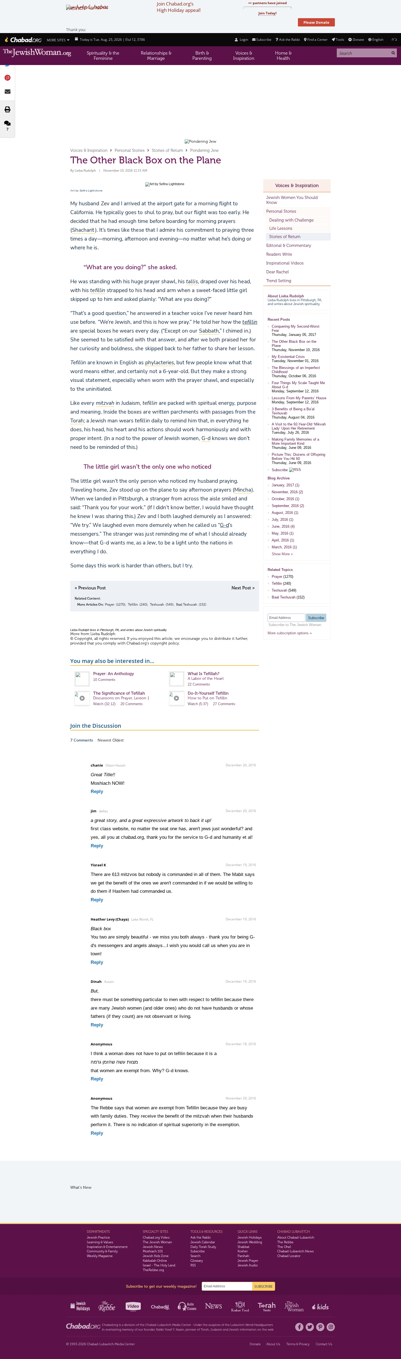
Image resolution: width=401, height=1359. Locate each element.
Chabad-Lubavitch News (295, 1251)
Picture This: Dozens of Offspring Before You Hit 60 (298, 456)
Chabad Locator (288, 1256)
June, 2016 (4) (283, 526)
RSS (193, 1265)
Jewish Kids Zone (156, 1256)
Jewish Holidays (250, 1237)
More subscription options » (290, 633)
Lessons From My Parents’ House (299, 398)
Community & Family (102, 1251)
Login (243, 39)
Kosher (243, 1251)
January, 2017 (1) (285, 485)
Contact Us (324, 1344)
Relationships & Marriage (156, 55)
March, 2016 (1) (284, 547)
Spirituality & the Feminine (103, 55)
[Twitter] (310, 1327)
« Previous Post (90, 587)
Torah (205, 1329)
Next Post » (243, 587)
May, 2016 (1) (283, 533)
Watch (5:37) (198, 704)
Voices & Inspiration (243, 55)
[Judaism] (22, 39)
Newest (105, 740)
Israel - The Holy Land (159, 1265)
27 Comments (224, 704)
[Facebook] (299, 1327)
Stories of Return (167, 150)
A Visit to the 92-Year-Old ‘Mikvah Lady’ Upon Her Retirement (299, 426)
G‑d (224, 525)
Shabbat (243, 1247)
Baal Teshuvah (186, 604)
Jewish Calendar (202, 1242)
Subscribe (280, 470)
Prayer (109, 604)
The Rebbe (285, 1242)
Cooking (241, 1306)
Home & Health (283, 55)
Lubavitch (164, 1325)
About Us (273, 1344)
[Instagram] (331, 1327)
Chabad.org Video (156, 1237)
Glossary (196, 1261)
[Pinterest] (320, 1327)
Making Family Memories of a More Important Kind (295, 441)
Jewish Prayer (248, 1261)
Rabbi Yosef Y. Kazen (170, 1329)
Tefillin (133, 604)
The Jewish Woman (157, 1242)
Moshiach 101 (153, 1251)
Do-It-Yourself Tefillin (208, 693)
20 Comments (131, 704)
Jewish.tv (134, 1306)
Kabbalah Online (155, 1261)
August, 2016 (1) (285, 513)
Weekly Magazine (100, 1256)
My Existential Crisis (288, 357)
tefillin (249, 322)
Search (195, 1256)
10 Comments (104, 680)
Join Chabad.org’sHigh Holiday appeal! (179, 7)
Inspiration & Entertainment (107, 1247)
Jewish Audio (248, 1265)
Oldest (118, 740)
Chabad (150, 1325)
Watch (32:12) (104, 704)
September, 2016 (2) (288, 506)
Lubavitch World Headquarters (251, 1325)
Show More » (282, 554)
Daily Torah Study (203, 1247)
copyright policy (164, 643)
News (214, 1306)
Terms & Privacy (298, 1344)
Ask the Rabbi (289, 39)
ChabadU (160, 1306)
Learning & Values (100, 1242)
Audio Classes (187, 1306)
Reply (97, 791)
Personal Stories (130, 150)
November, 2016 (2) (287, 492)
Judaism (216, 1329)
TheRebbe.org (153, 1270)
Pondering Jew (204, 150)
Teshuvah (157, 604)
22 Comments (199, 684)
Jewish (234, 1329)
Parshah (243, 1256)
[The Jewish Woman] (37, 53)
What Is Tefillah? (203, 673)
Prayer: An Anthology (113, 673)
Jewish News (153, 1247)
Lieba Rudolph (85, 170)
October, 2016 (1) (285, 499)
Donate (358, 39)
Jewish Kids (321, 1306)
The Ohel (284, 1247)
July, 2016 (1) (282, 519)
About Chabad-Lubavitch (295, 1237)
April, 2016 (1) (283, 540)
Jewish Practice (98, 1237)
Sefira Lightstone (91, 191)
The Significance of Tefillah (119, 693)
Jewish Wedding (250, 1242)
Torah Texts (267, 1306)
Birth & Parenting (202, 55)
